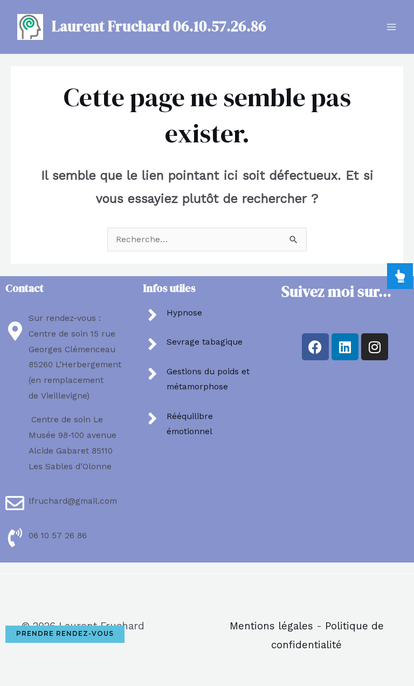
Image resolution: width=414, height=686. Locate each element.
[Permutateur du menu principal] (391, 26)
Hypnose (184, 313)
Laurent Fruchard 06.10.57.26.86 (159, 26)
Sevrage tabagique (205, 342)
